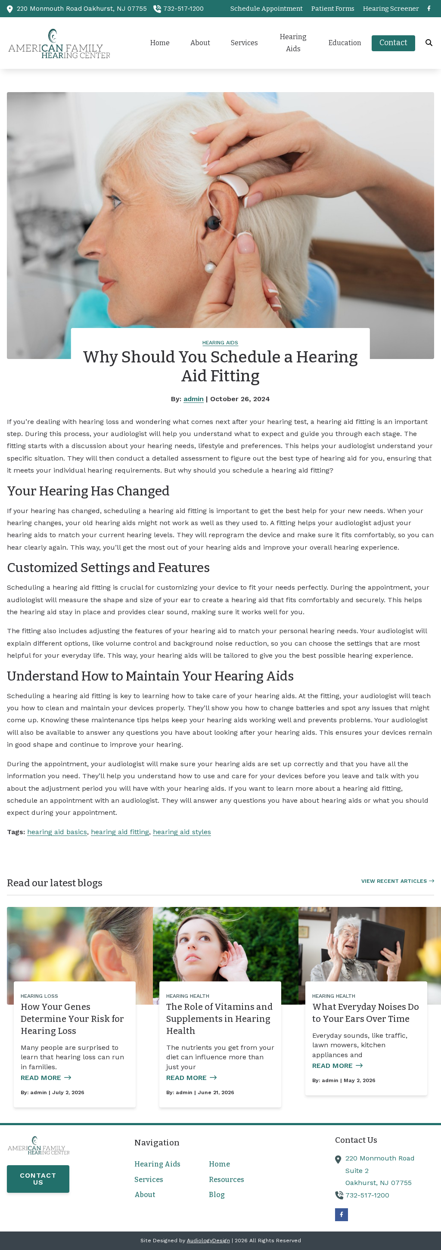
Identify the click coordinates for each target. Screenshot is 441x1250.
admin (193, 399)
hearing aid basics (57, 832)
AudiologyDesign (208, 1241)
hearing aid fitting (120, 832)
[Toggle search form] (429, 43)
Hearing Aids (220, 343)
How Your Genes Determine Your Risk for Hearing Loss (72, 1019)
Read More (41, 1078)
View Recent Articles (394, 881)
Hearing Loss (39, 996)
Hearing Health (187, 996)
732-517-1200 (183, 8)
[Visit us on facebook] (429, 8)
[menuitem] (266, 8)
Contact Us (38, 1178)
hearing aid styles (182, 832)
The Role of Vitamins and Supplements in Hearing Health (219, 1019)
